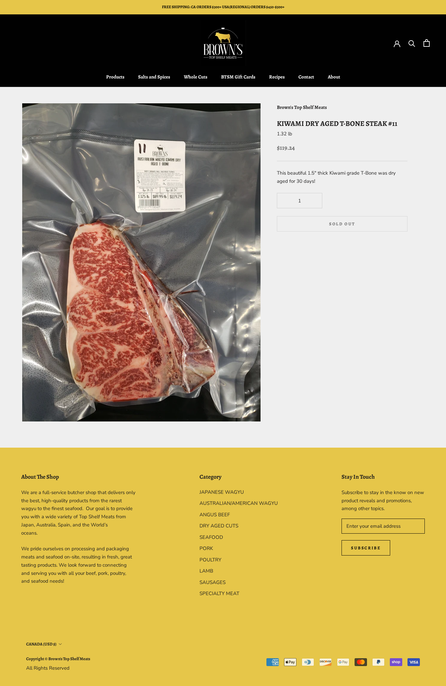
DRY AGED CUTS (218, 526)
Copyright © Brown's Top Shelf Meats (58, 658)
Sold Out (342, 224)
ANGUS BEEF (214, 514)
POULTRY (210, 560)
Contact (306, 77)
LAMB (206, 571)
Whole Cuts (195, 77)
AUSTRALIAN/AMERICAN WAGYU (238, 503)
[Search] (411, 43)
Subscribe (366, 548)
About (334, 77)
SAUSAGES (212, 582)
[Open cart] (426, 43)
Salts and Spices (154, 77)
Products (115, 77)
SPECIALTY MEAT (219, 593)
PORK (206, 548)
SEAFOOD (211, 537)
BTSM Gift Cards (238, 77)
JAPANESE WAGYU (221, 492)
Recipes (277, 77)
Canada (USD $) (41, 644)
